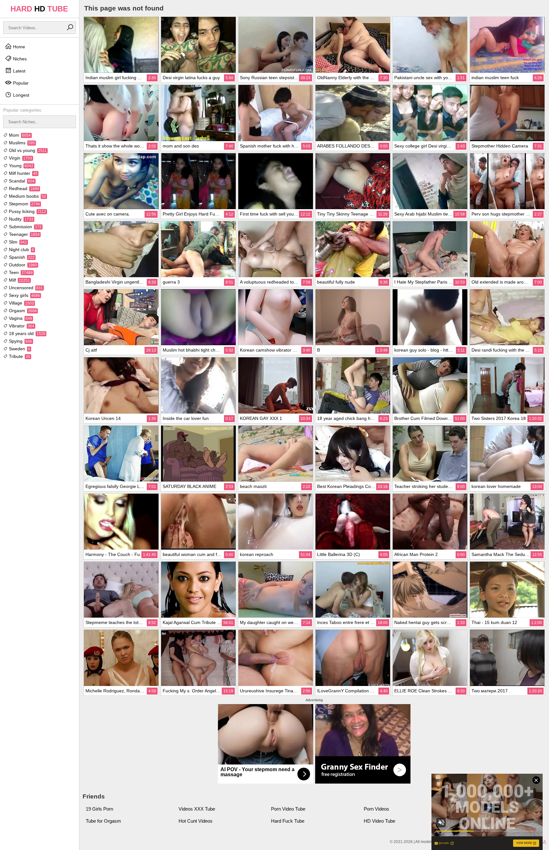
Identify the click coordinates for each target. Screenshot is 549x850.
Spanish (21, 257)
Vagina (20, 318)
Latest (18, 70)
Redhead (23, 188)
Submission (25, 226)
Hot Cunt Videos (196, 821)
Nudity (20, 219)
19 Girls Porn (99, 809)
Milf (19, 280)
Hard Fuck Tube (287, 821)
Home (18, 46)
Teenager (24, 234)
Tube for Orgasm (103, 821)
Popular (20, 83)
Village (21, 302)
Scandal (21, 180)
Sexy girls (24, 295)
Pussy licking (27, 211)
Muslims (21, 142)
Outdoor (22, 264)
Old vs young (27, 150)
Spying (20, 341)
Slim (17, 241)
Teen (20, 272)
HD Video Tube (379, 821)
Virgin (20, 158)
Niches (19, 58)
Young (20, 165)
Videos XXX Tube (197, 809)
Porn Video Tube (288, 809)
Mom (19, 135)
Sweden (19, 348)
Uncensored (25, 287)
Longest (20, 95)
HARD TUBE (39, 8)
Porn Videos (376, 809)
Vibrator (21, 325)
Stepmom (24, 203)
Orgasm (22, 310)
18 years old (26, 333)
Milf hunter (22, 173)
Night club (21, 249)
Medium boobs (27, 196)
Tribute (19, 356)
